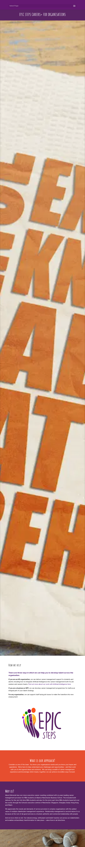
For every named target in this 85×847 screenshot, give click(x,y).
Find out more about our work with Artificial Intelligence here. (49, 684)
